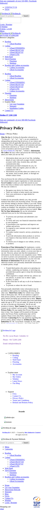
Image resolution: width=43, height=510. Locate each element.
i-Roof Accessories (17, 70)
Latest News (17, 381)
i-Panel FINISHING (17, 48)
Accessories (17, 364)
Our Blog (16, 383)
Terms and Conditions (21, 400)
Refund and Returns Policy (23, 402)
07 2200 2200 (8, 115)
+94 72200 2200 (15, 340)
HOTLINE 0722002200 (9, 35)
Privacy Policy (18, 398)
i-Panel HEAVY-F (16, 52)
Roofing (16, 355)
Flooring (16, 362)
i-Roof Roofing (15, 44)
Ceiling (15, 358)
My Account (17, 375)
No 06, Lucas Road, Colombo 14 (15, 336)
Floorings (13, 61)
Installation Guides (17, 108)
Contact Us (17, 396)
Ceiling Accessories (17, 67)
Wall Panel (17, 360)
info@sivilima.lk (14, 344)
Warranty (13, 106)
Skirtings (13, 63)
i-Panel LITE (14, 55)
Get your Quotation (17, 104)
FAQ (14, 394)
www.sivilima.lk (8, 151)
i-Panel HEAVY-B (17, 50)
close (2, 509)
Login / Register (11, 503)
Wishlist (16, 379)
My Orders (17, 377)
